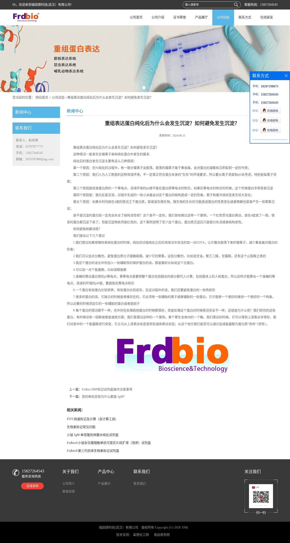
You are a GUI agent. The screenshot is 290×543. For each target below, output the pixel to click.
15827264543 (269, 4)
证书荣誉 (179, 17)
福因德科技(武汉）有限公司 (118, 527)
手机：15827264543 (29, 153)
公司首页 (136, 17)
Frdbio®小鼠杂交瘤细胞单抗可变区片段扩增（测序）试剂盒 (109, 443)
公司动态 (223, 17)
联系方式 (245, 17)
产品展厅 (201, 17)
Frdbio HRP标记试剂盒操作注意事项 (107, 389)
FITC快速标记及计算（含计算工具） (92, 419)
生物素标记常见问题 (81, 427)
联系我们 (139, 483)
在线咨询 (32, 486)
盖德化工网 (141, 534)
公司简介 (68, 483)
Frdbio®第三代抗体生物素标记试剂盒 (93, 450)
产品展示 (104, 483)
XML (185, 527)
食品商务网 (162, 534)
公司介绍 (158, 17)
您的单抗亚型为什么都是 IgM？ (104, 396)
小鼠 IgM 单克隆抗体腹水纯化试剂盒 (92, 435)
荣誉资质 (68, 491)
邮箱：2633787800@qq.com (35, 159)
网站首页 (42, 97)
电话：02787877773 (29, 146)
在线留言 (266, 17)
